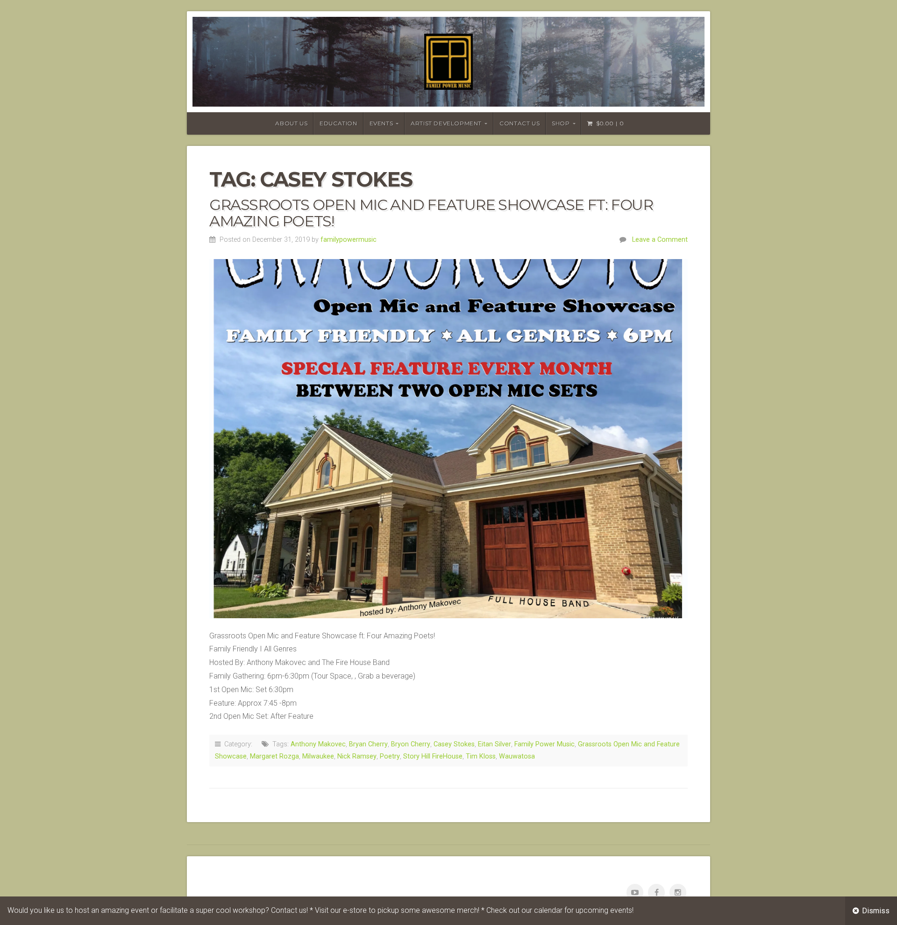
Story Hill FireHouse (433, 756)
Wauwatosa (517, 756)
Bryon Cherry (410, 744)
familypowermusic (348, 240)
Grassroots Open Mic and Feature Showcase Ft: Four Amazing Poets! (431, 212)
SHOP (561, 123)
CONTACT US (519, 123)
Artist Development (446, 123)
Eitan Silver (494, 744)
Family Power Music (544, 744)
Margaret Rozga (274, 756)
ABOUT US (291, 123)
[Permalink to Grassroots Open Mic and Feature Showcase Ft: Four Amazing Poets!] (448, 438)
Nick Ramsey (357, 756)
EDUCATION (338, 123)
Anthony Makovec (318, 744)
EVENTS (381, 123)
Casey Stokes (454, 744)
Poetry (390, 756)
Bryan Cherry (368, 744)
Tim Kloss (481, 756)
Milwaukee (318, 756)
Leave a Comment (660, 240)
